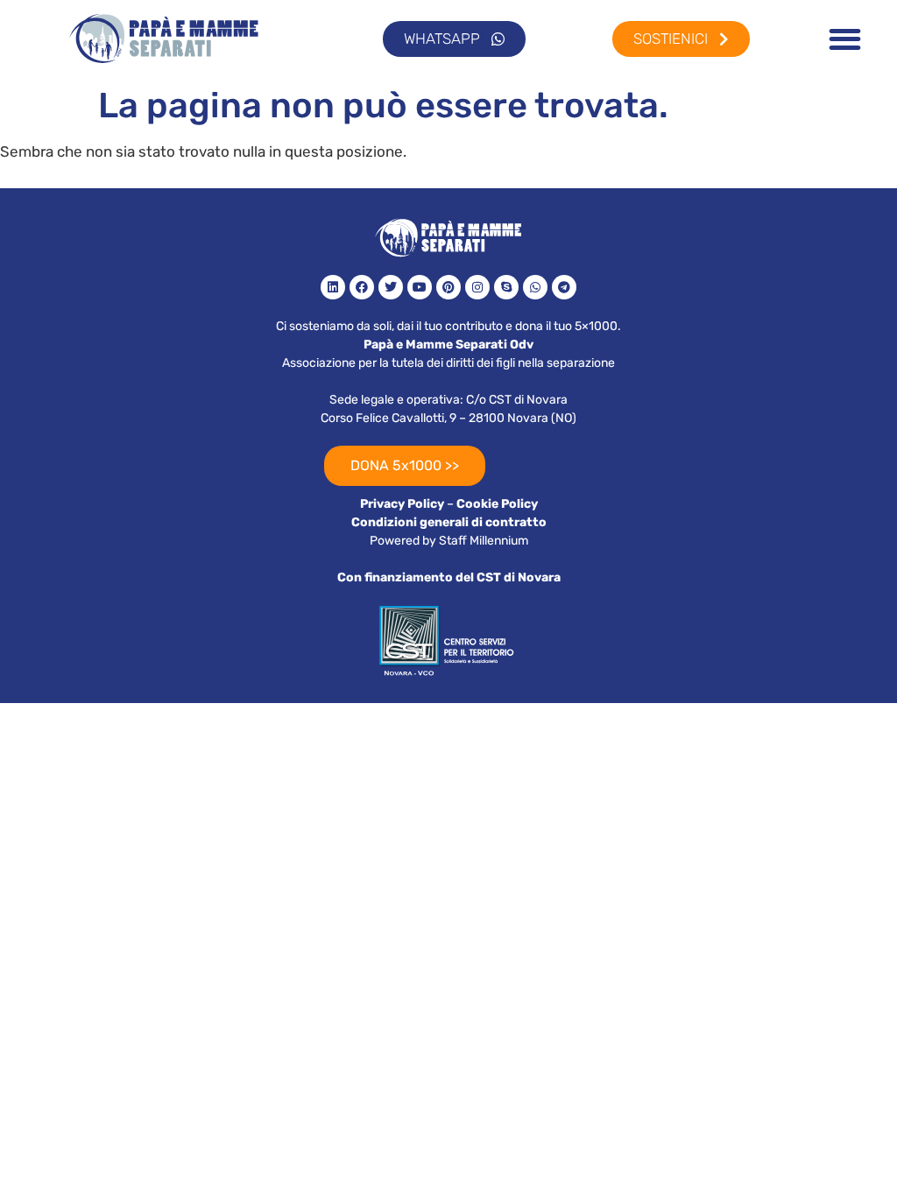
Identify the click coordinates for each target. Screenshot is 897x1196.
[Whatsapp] (535, 287)
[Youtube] (419, 287)
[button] (845, 39)
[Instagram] (477, 287)
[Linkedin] (333, 287)
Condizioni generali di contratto (449, 522)
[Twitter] (390, 287)
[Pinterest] (448, 287)
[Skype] (506, 287)
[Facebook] (362, 287)
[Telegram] (564, 287)
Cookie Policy (497, 503)
